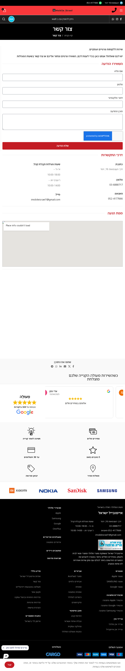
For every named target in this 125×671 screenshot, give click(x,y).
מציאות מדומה (54, 558)
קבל (9, 664)
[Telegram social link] (52, 366)
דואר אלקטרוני (115, 97)
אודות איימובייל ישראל (30, 576)
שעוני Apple (117, 576)
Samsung (56, 518)
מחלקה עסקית (75, 626)
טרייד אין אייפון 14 (114, 629)
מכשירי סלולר (54, 507)
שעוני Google (116, 586)
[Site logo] (62, 10)
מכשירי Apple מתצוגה (113, 600)
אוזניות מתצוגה (75, 591)
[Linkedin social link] (61, 366)
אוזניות (79, 586)
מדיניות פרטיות (34, 602)
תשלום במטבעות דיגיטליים (28, 586)
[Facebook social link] (121, 19)
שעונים (119, 571)
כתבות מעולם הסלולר (72, 631)
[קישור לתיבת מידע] (93, 438)
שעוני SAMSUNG (115, 581)
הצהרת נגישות (34, 607)
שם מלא (118, 71)
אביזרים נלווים (75, 581)
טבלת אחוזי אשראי (73, 621)
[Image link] (100, 654)
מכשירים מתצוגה (115, 595)
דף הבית (68, 35)
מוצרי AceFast (75, 576)
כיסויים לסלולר (75, 597)
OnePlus (57, 528)
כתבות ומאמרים (33, 615)
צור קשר (37, 581)
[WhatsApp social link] (113, 19)
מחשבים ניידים (53, 550)
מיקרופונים (77, 602)
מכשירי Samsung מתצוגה (111, 610)
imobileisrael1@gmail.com (45, 199)
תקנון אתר (36, 591)
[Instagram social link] (117, 19)
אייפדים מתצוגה (53, 542)
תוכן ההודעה (116, 111)
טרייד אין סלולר (116, 624)
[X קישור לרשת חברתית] (69, 366)
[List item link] (110, 526)
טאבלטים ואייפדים (52, 536)
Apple (58, 513)
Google (57, 523)
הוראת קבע (76, 615)
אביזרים (78, 571)
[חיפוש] (4, 19)
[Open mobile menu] (121, 10)
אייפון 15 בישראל (33, 621)
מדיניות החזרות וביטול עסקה (27, 597)
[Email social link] (65, 366)
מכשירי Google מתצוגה (112, 605)
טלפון (120, 84)
